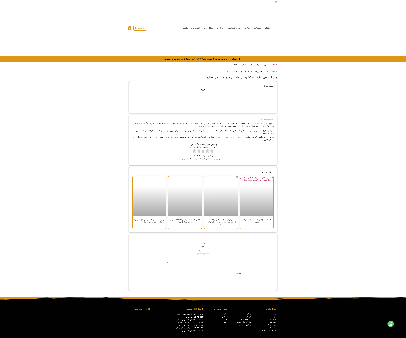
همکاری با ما (208, 28)
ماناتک (267, 28)
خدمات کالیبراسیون (234, 28)
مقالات (247, 28)
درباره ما (220, 28)
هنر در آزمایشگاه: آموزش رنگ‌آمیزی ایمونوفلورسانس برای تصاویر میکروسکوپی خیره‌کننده (221, 222)
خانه (275, 64)
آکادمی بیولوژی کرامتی (191, 28)
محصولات (257, 28)
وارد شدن (167, 262)
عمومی (270, 64)
